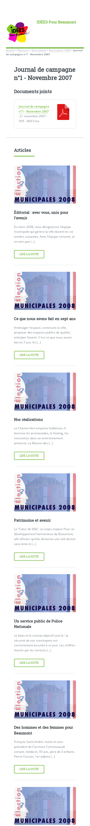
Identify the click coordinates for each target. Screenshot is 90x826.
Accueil (10, 50)
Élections (23, 50)
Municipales (39, 50)
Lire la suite (29, 254)
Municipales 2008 (59, 50)
